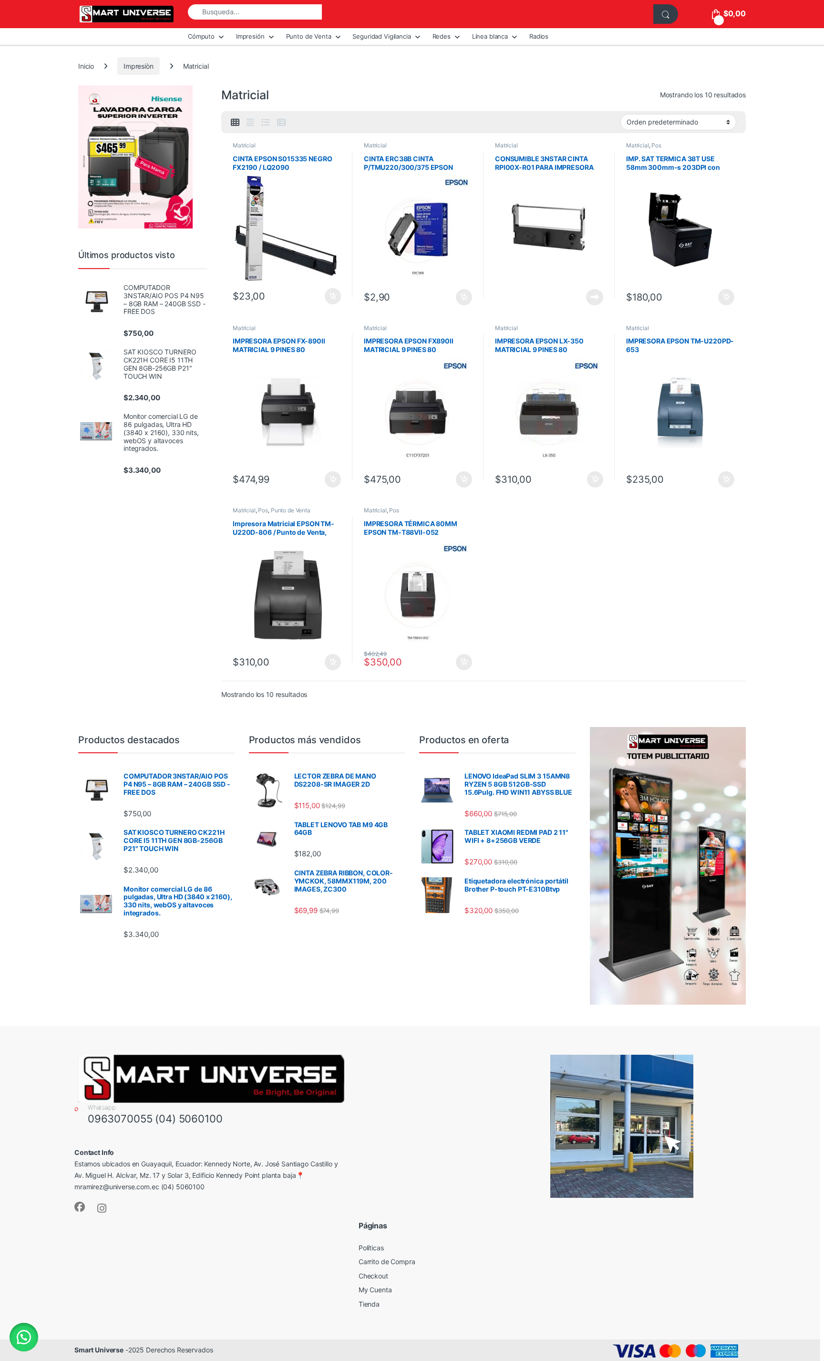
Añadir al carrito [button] (331, 296)
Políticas (371, 1248)
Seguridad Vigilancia (381, 36)
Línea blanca (490, 36)
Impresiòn (139, 66)
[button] (24, 1337)
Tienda (369, 1304)
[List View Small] (281, 122)
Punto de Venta (308, 36)
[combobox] (255, 12)
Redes (442, 36)
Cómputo (201, 36)
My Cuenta (375, 1290)
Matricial (244, 145)
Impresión (250, 36)
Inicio (86, 66)
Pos (656, 145)
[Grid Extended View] (250, 122)
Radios (538, 36)
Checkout (373, 1276)
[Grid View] (235, 122)
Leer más (594, 297)
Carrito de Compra (387, 1261)
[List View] (265, 122)
